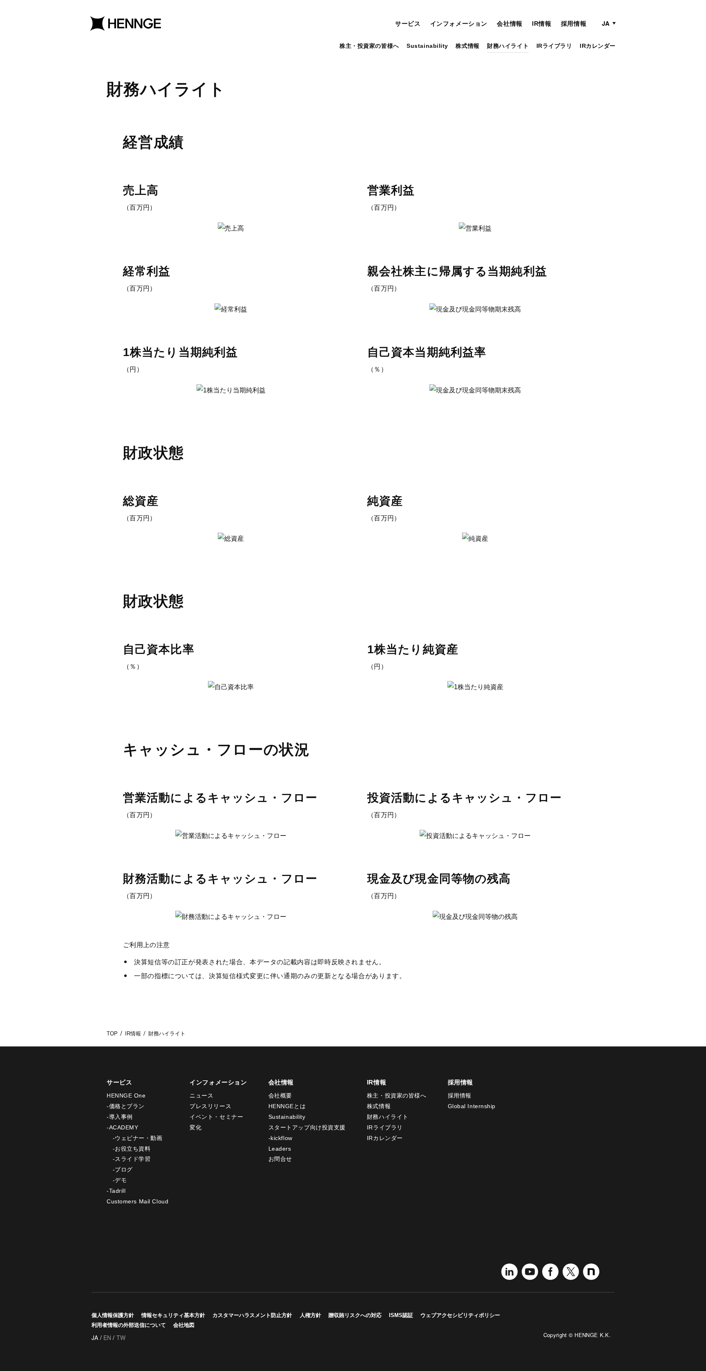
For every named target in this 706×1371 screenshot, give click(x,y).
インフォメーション (458, 23)
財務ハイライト (508, 46)
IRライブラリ (554, 46)
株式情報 (467, 46)
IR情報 (541, 23)
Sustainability (427, 46)
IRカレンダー (598, 46)
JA (606, 23)
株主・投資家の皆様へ (369, 46)
